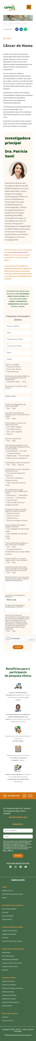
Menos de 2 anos (13, 513)
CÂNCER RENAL (7, 1006)
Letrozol (10, 498)
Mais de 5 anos (12, 518)
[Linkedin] (20, 867)
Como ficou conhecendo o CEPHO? (15, 596)
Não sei (9, 434)
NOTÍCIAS (5, 938)
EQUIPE (4, 898)
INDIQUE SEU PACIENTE (9, 931)
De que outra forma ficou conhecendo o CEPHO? (14, 606)
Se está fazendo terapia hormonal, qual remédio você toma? (16, 491)
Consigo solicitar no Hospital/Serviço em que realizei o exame (17, 551)
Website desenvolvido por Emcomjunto (18, 1035)
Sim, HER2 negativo (14, 427)
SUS (24, 382)
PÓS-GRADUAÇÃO (8, 956)
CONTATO (5, 1017)
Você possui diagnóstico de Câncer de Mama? (15, 405)
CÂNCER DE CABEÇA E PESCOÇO (12, 988)
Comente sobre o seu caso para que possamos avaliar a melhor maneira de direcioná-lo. (17, 578)
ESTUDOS (5, 912)
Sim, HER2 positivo (14, 429)
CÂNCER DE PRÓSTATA (9, 995)
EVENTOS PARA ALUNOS (10, 966)
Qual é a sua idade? (12, 364)
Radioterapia (11, 456)
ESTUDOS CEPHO (9, 977)
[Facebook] (10, 867)
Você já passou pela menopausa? (17, 462)
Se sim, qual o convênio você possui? (16, 387)
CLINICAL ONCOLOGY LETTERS (12, 941)
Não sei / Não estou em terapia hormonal (14, 503)
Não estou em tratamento (17, 458)
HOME (4, 887)
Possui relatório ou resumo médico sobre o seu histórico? (16, 559)
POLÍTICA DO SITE (8, 1021)
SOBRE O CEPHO (7, 891)
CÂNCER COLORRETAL (9, 985)
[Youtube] (26, 867)
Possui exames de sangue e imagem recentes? (15, 526)
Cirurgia (23, 451)
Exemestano (21, 498)
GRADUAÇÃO (6, 952)
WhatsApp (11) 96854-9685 (16, 253)
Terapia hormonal (13, 453)
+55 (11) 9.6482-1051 (18, 817)
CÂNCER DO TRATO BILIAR (10, 1002)
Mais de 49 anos (13, 371)
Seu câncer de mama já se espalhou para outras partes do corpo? (17, 414)
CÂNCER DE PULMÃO (9, 999)
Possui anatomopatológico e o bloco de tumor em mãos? (16, 544)
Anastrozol (11, 495)
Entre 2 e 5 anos (13, 516)
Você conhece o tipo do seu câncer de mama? (15, 424)
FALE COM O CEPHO (10, 1013)
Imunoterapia (24, 456)
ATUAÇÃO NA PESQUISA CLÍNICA (12, 894)
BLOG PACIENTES (7, 916)
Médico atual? (10, 396)
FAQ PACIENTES (7, 919)
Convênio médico (13, 382)
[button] (29, 7)
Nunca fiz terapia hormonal (17, 520)
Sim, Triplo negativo (14, 432)
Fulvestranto (12, 500)
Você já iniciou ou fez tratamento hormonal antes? (17, 470)
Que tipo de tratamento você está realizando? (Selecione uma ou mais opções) (17, 447)
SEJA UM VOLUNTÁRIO (9, 909)
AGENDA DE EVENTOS (9, 934)
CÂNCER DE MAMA (8, 992)
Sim (8, 408)
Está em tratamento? (13, 438)
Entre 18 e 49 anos (14, 369)
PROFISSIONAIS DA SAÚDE (12, 927)
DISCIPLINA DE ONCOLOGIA (13, 949)
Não (14, 408)
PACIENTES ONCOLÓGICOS (12, 905)
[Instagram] (15, 867)
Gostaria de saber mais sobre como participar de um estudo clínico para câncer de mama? (16, 568)
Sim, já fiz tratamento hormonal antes (14, 479)
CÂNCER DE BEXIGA (8, 981)
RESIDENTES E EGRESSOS (10, 959)
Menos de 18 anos (14, 367)
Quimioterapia (12, 451)
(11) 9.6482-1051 (13, 796)
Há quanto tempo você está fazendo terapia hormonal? (15, 510)
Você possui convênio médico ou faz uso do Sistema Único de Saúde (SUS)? (17, 377)
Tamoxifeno (23, 495)
